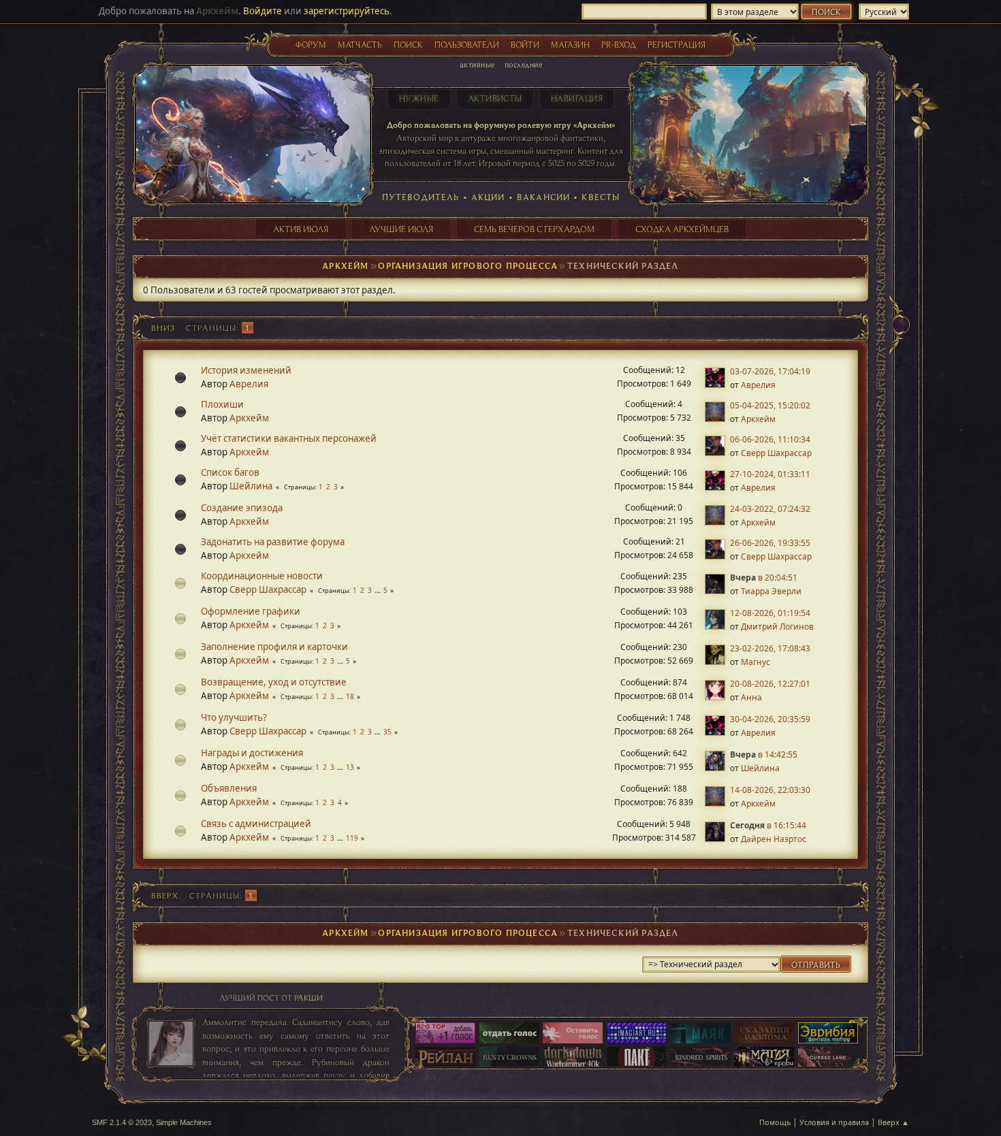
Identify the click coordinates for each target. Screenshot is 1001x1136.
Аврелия (248, 384)
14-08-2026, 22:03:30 (770, 790)
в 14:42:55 (763, 754)
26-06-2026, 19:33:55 (770, 543)
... (379, 590)
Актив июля (300, 228)
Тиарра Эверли (771, 591)
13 (350, 767)
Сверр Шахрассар (776, 453)
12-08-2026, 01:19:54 (770, 613)
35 (387, 731)
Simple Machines (184, 1122)
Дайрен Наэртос (773, 839)
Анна (751, 697)
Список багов (230, 472)
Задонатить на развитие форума (273, 542)
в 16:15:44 (768, 825)
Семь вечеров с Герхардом (534, 228)
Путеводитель (421, 196)
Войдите (262, 11)
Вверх (164, 895)
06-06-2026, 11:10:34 (770, 439)
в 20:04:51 (763, 577)
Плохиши (222, 404)
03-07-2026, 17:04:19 (770, 371)
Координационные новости (262, 576)
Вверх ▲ (893, 1122)
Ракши (308, 997)
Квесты (601, 196)
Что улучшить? (234, 717)
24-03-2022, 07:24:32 (770, 509)
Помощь (775, 1122)
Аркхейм (249, 418)
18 (350, 696)
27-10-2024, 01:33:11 (770, 474)
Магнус (755, 662)
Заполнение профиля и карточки (274, 646)
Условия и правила (834, 1122)
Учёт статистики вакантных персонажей (289, 438)
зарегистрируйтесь (347, 11)
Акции (488, 196)
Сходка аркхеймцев (682, 228)
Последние (523, 64)
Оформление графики (250, 611)
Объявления (229, 788)
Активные (477, 64)
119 (352, 838)
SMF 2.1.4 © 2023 (122, 1122)
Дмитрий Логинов (777, 626)
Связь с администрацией (256, 823)
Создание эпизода (242, 508)
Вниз (163, 328)
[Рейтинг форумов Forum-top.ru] (509, 1033)
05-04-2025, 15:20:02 (770, 405)
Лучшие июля (401, 228)
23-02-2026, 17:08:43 (770, 648)
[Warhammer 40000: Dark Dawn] (573, 1058)
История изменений (246, 370)
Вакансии (543, 196)
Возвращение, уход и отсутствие (274, 682)
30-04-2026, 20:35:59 (770, 719)
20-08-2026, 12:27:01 (770, 683)
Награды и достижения (252, 753)
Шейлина (250, 486)
